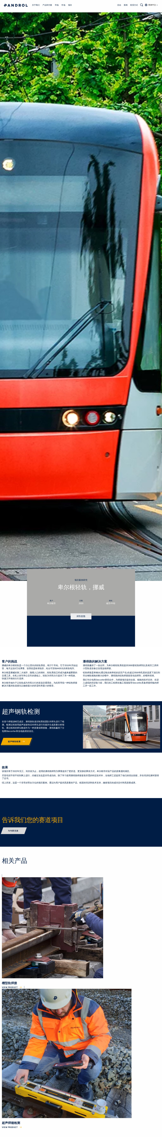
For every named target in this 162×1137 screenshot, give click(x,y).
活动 (119, 5)
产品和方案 (47, 5)
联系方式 (134, 5)
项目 (70, 5)
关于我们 (36, 5)
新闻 (126, 5)
